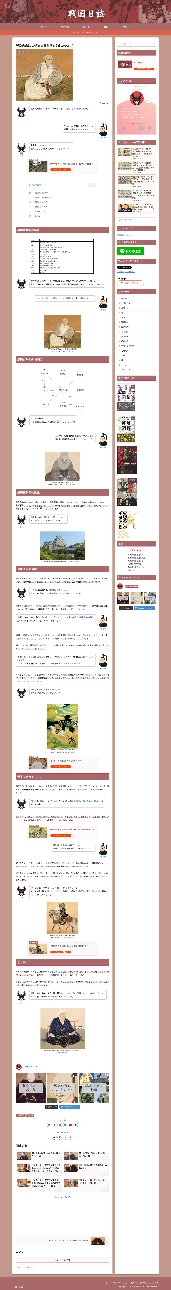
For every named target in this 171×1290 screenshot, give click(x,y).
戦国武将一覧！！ (124, 235)
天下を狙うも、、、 (42, 211)
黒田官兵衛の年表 (42, 193)
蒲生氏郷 (86, 801)
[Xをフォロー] (59, 1137)
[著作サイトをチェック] (54, 1137)
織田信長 (19, 578)
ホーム (108, 1283)
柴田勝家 (62, 786)
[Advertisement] (62, 1215)
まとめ (37, 216)
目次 (133, 550)
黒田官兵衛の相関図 (42, 198)
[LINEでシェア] (65, 1125)
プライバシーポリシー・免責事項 (125, 1283)
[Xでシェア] (49, 1125)
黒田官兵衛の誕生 (42, 202)
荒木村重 (71, 635)
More (148, 100)
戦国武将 (21, 1115)
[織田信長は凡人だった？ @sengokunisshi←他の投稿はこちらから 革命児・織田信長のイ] (62, 1088)
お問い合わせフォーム (148, 1283)
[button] (76, 1125)
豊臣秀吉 (47, 606)
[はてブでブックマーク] (59, 1125)
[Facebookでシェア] (54, 1125)
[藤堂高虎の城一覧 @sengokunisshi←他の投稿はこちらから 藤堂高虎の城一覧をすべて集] (31, 1088)
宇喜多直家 (82, 617)
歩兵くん (136, 89)
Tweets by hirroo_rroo (126, 272)
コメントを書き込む (62, 1259)
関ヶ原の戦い (21, 866)
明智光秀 (19, 786)
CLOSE (92, 185)
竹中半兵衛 (82, 606)
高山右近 (77, 801)
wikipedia (77, 561)
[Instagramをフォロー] (65, 1137)
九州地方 (31, 1115)
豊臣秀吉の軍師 (41, 207)
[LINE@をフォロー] (70, 1137)
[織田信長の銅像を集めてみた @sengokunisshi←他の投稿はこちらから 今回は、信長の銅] (94, 1088)
